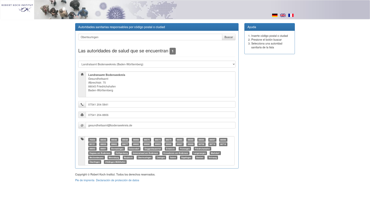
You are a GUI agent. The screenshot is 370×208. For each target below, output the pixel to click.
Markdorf (215, 153)
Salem (173, 157)
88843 (92, 148)
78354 (92, 139)
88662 (114, 144)
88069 (136, 139)
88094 (201, 139)
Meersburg (114, 157)
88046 (114, 139)
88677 (125, 144)
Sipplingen (186, 157)
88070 (147, 139)
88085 (179, 139)
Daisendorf (134, 148)
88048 (125, 139)
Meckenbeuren (96, 157)
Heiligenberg (122, 153)
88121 (92, 144)
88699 (190, 144)
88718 (212, 144)
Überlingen (94, 161)
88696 (169, 144)
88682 (136, 144)
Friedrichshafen (202, 148)
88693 (158, 144)
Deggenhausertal (153, 148)
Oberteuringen (144, 157)
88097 (212, 139)
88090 (190, 139)
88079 (169, 139)
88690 (147, 144)
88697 (179, 144)
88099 (223, 139)
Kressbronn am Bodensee (175, 153)
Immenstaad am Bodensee (145, 153)
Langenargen (199, 153)
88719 (223, 144)
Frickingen (185, 148)
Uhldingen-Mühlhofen (115, 161)
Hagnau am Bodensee (99, 153)
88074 (158, 139)
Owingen (161, 157)
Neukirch (128, 157)
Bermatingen (117, 148)
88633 (103, 144)
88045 (103, 139)
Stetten (199, 157)
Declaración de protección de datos (117, 180)
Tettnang (213, 157)
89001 (103, 148)
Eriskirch (170, 148)
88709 (201, 144)
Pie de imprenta (84, 180)
